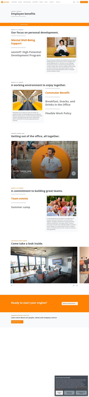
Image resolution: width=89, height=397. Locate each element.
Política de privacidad (82, 387)
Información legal (59, 389)
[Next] (77, 285)
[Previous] (74, 285)
